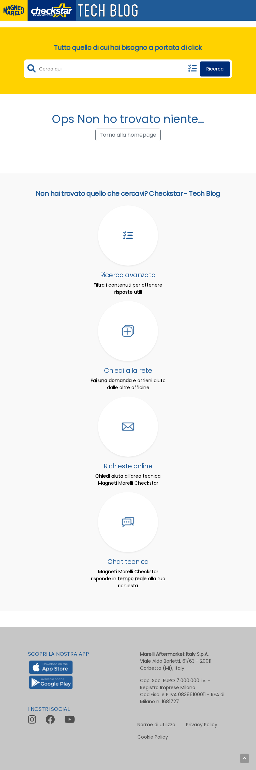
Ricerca (215, 68)
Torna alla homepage (128, 135)
